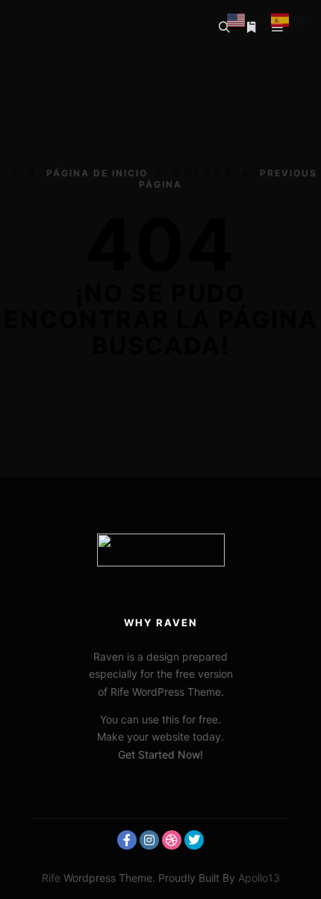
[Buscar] (224, 27)
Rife (51, 877)
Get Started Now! (160, 754)
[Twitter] (194, 840)
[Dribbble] (171, 840)
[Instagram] (149, 840)
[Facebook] (127, 840)
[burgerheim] (94, 27)
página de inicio (97, 173)
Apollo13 (259, 877)
